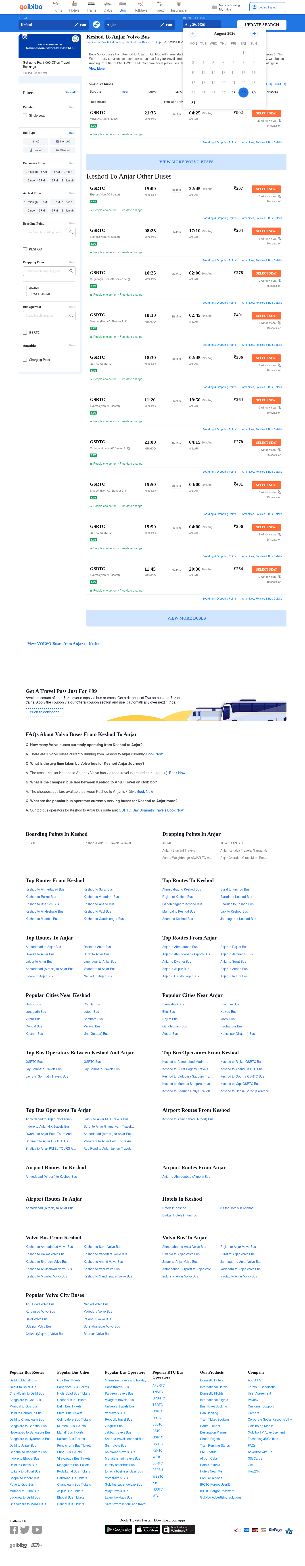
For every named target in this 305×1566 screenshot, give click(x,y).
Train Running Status (215, 1445)
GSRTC (125, 810)
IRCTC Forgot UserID (215, 1484)
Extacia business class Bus (124, 1471)
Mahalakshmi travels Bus (122, 1458)
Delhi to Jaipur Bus (23, 1445)
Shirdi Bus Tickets (69, 1413)
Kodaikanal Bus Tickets (73, 1471)
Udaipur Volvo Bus (39, 1326)
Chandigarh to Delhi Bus (27, 1393)
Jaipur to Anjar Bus (39, 961)
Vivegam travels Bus (119, 1399)
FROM (23, 18)
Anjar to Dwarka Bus (176, 961)
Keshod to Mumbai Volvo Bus (46, 1276)
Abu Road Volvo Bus (40, 1304)
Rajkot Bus (33, 1004)
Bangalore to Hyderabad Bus (30, 1438)
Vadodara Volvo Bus (98, 1311)
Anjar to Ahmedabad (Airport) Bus (186, 954)
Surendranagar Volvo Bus (102, 1326)
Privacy (253, 1399)
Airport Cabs (209, 1458)
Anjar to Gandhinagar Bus (180, 976)
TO (107, 18)
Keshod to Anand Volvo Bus (103, 1261)
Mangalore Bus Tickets (73, 1464)
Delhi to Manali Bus (23, 1380)
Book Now (154, 754)
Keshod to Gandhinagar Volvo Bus (108, 1276)
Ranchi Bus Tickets (70, 1504)
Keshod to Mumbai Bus (42, 918)
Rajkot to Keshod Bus (177, 896)
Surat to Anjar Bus (96, 954)
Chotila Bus (92, 1004)
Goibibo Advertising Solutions (220, 1497)
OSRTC (157, 1411)
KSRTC (157, 1450)
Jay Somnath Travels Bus (44, 1069)
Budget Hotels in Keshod (179, 1215)
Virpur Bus (33, 1019)
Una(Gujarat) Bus (96, 1033)
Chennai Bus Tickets (71, 1399)
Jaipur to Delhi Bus (23, 1387)
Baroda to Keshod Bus (236, 896)
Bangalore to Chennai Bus (28, 1426)
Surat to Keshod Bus (234, 889)
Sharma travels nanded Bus (124, 1438)
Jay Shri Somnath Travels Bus (47, 1076)
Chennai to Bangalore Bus (28, 1452)
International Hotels (214, 1387)
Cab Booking (209, 1413)
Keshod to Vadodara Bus (101, 896)
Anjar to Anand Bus (234, 968)
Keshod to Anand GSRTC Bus (241, 1069)
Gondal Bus (34, 1026)
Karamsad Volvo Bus (40, 1311)
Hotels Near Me (211, 1471)
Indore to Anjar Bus (39, 976)
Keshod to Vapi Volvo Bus (102, 1269)
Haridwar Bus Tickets (72, 1478)
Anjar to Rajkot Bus (233, 946)
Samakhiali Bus (173, 1004)
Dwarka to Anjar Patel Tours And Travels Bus (57, 1133)
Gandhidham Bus (174, 1026)
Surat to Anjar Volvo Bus (237, 1254)
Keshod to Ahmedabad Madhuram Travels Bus (195, 1061)
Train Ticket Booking (214, 1419)
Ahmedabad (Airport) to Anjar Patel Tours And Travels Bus (125, 1133)
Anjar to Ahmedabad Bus (180, 946)
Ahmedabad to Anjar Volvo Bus (184, 1246)
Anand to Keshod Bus (177, 918)
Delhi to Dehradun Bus (26, 1413)
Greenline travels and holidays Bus (129, 1380)
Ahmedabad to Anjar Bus (43, 946)
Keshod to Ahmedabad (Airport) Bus (187, 1119)
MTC (155, 1495)
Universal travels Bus (120, 1406)
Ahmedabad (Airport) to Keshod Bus (51, 1176)
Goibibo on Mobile (261, 1426)
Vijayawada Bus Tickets (73, 1458)
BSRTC (157, 1463)
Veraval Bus (92, 1026)
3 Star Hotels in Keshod (237, 1208)
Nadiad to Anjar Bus (98, 976)
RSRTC (157, 1444)
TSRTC (157, 1404)
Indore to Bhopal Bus (24, 1458)
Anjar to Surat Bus (233, 961)
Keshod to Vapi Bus (97, 911)
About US (254, 1380)
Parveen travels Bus (119, 1393)
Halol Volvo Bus (37, 1319)
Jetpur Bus (91, 1011)
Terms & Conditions (262, 1387)
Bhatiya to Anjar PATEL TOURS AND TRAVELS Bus (62, 1148)
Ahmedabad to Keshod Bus (181, 889)
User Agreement (259, 1393)
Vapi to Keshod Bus (234, 911)
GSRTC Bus (34, 1061)
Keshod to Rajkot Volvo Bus (45, 1254)
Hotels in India (210, 1464)
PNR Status (208, 1452)
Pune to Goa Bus (22, 1484)
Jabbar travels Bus (118, 1432)
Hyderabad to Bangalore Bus (30, 1432)
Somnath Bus (93, 1019)
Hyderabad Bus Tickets (73, 1393)
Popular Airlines (211, 1478)
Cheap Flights (210, 1438)
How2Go (254, 1471)
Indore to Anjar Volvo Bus (180, 1276)
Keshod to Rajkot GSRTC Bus (241, 1061)
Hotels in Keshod (174, 1208)
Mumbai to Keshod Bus (178, 911)
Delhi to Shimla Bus (23, 1464)
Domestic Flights (212, 1393)
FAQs (252, 1445)
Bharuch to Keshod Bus (237, 904)
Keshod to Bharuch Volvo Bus (46, 1261)
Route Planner (210, 1426)
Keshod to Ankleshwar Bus (44, 911)
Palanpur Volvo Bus (97, 1319)
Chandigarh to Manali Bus (28, 1504)
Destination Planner (214, 1432)
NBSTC (157, 1489)
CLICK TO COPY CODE (44, 712)
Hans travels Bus (117, 1387)
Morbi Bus (227, 1019)
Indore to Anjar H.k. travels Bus (48, 1126)
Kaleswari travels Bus (120, 1452)
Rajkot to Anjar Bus (97, 946)
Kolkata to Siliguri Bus (25, 1471)
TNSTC (157, 1391)
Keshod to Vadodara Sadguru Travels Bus (191, 1076)
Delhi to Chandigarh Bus (27, 1419)
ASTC (156, 1430)
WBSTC (157, 1476)
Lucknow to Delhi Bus (25, 1497)
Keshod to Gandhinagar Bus (104, 918)
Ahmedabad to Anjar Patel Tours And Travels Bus (61, 1119)
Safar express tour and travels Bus (129, 1504)
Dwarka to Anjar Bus (40, 954)
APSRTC (158, 1385)
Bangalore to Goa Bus (25, 1399)
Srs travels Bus (115, 1445)
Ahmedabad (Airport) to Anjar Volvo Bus (190, 1269)
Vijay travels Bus (116, 1491)
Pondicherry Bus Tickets (74, 1445)
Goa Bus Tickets (68, 1380)
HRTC (156, 1418)
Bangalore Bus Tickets (73, 1387)
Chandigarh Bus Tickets (74, 1484)
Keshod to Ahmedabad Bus (45, 889)
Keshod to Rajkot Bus (41, 896)
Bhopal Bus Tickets (70, 1497)
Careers (253, 1413)
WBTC (156, 1456)
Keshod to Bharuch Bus (42, 904)
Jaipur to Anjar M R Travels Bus (106, 1119)
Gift (250, 1464)
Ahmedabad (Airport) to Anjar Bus (49, 968)
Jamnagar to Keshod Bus (238, 918)
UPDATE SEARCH (262, 24)
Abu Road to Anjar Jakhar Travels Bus (111, 1148)
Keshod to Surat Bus (98, 889)
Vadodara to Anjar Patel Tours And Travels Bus (117, 1141)
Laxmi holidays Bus (118, 1497)
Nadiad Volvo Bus (96, 1304)
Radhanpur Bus (231, 1026)
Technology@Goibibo (263, 1438)
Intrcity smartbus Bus (120, 1464)
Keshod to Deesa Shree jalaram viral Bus (249, 1091)
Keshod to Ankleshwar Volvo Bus (49, 1269)
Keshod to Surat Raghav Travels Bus (188, 1069)
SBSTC (157, 1424)
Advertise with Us (260, 1452)
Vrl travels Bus (115, 1413)
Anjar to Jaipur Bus (175, 968)
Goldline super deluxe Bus (123, 1484)
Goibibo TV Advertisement (266, 1432)
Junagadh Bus (36, 1011)
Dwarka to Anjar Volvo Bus (181, 1254)
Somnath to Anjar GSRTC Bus (47, 1141)
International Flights (214, 1399)
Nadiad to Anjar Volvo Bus (238, 1276)
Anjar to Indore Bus (234, 976)
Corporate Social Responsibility (270, 1419)
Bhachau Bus (229, 1004)
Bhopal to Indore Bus (24, 1478)
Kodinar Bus (34, 1033)
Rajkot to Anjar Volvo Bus (238, 1246)
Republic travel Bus (118, 1419)
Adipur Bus (170, 1033)
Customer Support (261, 1406)
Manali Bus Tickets (70, 1432)
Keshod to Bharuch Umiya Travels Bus (189, 1091)
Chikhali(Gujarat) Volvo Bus (45, 1333)
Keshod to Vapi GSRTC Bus (239, 1083)
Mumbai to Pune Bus (24, 1491)
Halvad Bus (228, 1011)
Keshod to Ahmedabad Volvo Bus (49, 1246)
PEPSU (157, 1469)
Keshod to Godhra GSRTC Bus (242, 1076)
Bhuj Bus (168, 1011)
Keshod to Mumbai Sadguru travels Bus (190, 1083)
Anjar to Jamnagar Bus (236, 954)
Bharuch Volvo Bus (97, 1333)
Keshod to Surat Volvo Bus (102, 1246)
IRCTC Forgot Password (217, 1491)
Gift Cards (255, 1458)
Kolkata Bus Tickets (71, 1438)
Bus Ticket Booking (213, 1406)
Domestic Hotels (211, 1380)
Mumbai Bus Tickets (71, 1426)
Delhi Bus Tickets (69, 1406)
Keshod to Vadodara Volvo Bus (105, 1254)
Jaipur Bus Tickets (70, 1491)
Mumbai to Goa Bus (24, 1406)
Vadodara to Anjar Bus (99, 968)
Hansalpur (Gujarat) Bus (237, 1033)
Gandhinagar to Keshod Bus (182, 904)
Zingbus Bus (114, 1426)
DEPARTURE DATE (195, 18)
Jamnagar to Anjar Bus (100, 961)
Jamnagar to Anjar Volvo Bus (240, 1261)
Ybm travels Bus (116, 1478)
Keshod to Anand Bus (99, 904)
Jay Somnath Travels (149, 810)
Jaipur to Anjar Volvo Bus (180, 1261)
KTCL (156, 1483)
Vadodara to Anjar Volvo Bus (240, 1269)
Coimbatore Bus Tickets (74, 1419)
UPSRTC (158, 1398)
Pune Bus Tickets (69, 1452)
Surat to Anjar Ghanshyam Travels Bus (111, 1126)
